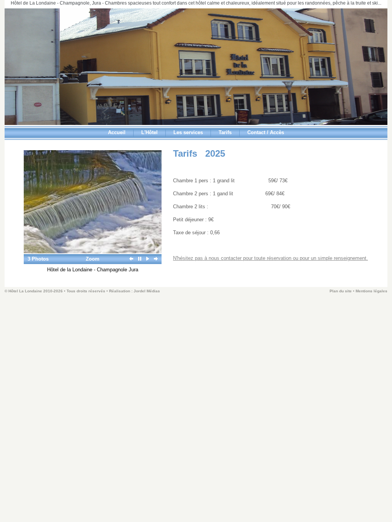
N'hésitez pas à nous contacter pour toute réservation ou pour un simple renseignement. (270, 258)
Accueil (117, 132)
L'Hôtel (149, 132)
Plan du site (341, 291)
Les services (188, 132)
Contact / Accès (265, 132)
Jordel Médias (147, 291)
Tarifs (225, 132)
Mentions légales (371, 291)
